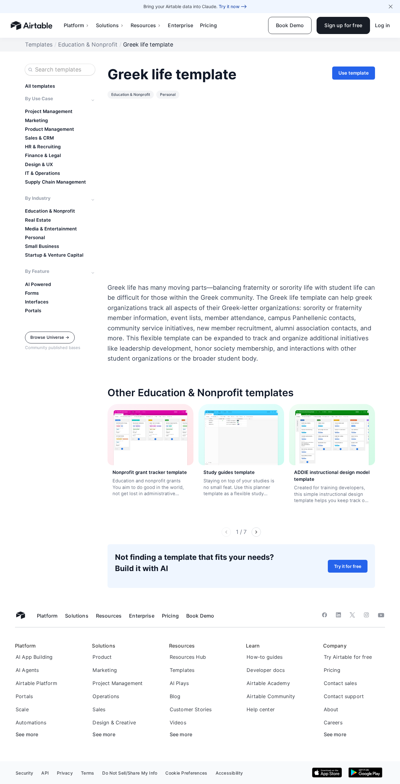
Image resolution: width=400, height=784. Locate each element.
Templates (38, 44)
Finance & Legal (43, 155)
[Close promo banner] (390, 6)
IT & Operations (42, 173)
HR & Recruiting (43, 147)
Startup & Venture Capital (54, 255)
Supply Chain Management (55, 182)
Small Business (42, 246)
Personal (35, 237)
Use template (353, 73)
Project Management (48, 111)
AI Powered (38, 284)
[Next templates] (256, 532)
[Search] (30, 69)
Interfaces (36, 302)
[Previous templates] (226, 532)
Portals (33, 310)
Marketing (36, 120)
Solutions (107, 25)
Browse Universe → (49, 337)
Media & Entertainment (51, 229)
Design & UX (39, 164)
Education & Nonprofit (88, 44)
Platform (74, 25)
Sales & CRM (39, 138)
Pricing (208, 25)
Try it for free (347, 566)
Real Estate (38, 220)
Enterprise (180, 25)
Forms (32, 293)
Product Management (49, 129)
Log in (382, 25)
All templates (40, 86)
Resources (143, 25)
